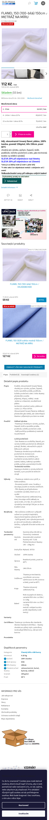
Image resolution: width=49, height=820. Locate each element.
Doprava (4, 699)
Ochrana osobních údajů (10, 715)
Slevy (3, 702)
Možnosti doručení (34, 98)
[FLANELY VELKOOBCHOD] (24, 179)
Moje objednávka (8, 719)
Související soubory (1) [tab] (30, 374)
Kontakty (4, 709)
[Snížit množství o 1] (10, 135)
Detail (41, 300)
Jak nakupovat (7, 695)
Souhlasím (24, 813)
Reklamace (5, 705)
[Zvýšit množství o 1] (10, 132)
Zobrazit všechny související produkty (24, 367)
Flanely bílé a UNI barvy (31, 652)
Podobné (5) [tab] (14, 374)
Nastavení (23, 805)
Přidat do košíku (24, 134)
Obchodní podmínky (9, 712)
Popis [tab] (6, 374)
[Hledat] (29, 3)
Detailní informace (8, 187)
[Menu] (43, 3)
